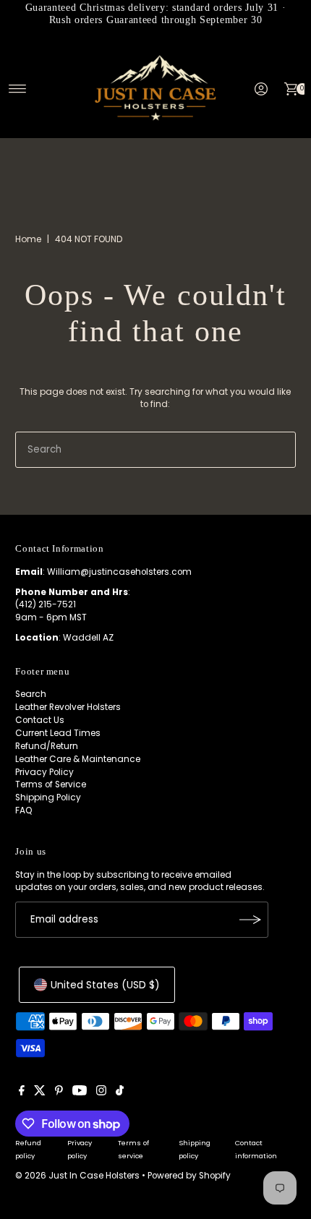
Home (28, 239)
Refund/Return (46, 746)
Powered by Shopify (189, 1175)
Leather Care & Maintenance (77, 759)
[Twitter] (40, 1092)
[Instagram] (101, 1092)
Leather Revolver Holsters (68, 707)
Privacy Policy (44, 772)
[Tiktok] (120, 1092)
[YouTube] (79, 1092)
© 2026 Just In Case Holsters (77, 1175)
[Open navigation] (18, 89)
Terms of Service (50, 784)
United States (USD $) (105, 985)
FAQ (24, 810)
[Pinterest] (59, 1092)
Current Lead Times (58, 733)
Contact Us (39, 720)
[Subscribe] (250, 920)
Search (30, 694)
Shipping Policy (48, 797)
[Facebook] (22, 1092)
